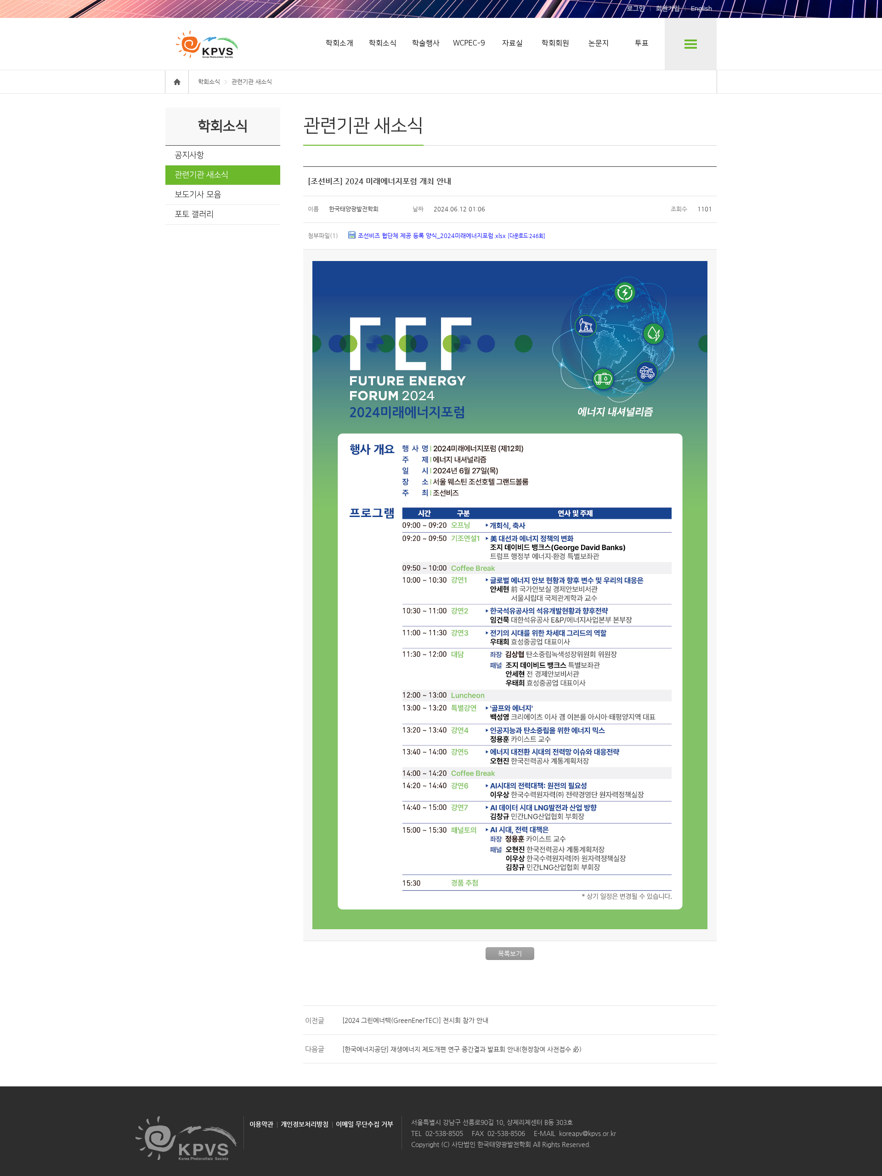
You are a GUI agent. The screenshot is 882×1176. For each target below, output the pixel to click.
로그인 (636, 8)
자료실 (512, 43)
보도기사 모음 (198, 194)
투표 (642, 43)
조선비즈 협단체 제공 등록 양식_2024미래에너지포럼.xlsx (451, 235)
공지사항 (189, 155)
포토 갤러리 (194, 214)
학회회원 (555, 43)
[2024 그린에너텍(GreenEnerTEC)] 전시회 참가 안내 (415, 1020)
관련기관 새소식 (201, 175)
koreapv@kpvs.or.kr (587, 1133)
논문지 (598, 43)
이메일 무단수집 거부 (364, 1124)
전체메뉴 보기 (691, 44)
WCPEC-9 (469, 43)
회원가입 (668, 8)
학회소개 (339, 43)
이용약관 (261, 1124)
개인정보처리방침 (304, 1124)
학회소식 (382, 43)
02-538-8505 (444, 1133)
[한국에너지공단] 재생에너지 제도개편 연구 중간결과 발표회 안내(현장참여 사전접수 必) (462, 1049)
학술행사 (426, 43)
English (701, 8)
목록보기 (510, 953)
